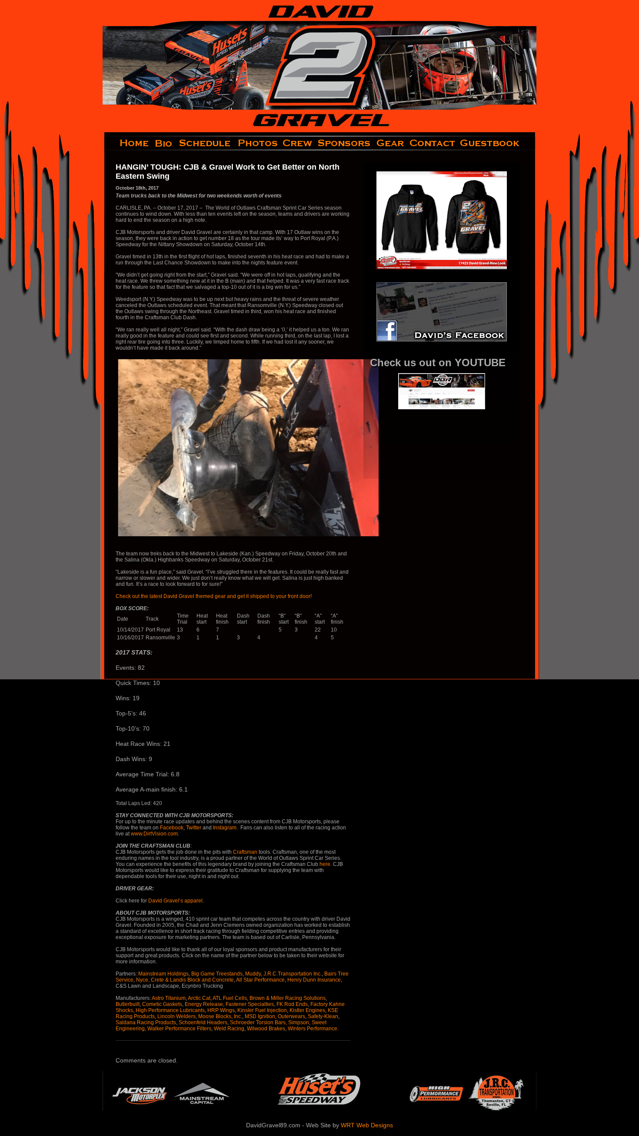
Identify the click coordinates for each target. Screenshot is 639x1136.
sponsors (344, 143)
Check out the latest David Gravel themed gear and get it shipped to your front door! (214, 596)
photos (257, 143)
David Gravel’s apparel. (176, 901)
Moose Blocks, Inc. (220, 1016)
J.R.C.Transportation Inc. (292, 974)
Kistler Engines (307, 1010)
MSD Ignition (260, 1016)
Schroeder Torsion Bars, (258, 1022)
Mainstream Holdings (163, 974)
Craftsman (245, 852)
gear (390, 143)
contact (433, 143)
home (127, 143)
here (325, 864)
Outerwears (291, 1016)
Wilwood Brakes (266, 1029)
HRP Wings (221, 1010)
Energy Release (204, 1004)
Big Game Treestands (217, 974)
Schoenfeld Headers (203, 1022)
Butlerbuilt (128, 1004)
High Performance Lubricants (170, 1010)
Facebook (171, 828)
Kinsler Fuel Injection (262, 1010)
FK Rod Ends (292, 1004)
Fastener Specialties (250, 1004)
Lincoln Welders (176, 1016)
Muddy (253, 974)
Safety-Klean (323, 1016)
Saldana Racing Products (146, 1022)
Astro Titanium (169, 998)
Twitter (193, 828)
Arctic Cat (199, 998)
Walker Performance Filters (179, 1029)
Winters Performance (312, 1029)
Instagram (224, 828)
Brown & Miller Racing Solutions (288, 998)
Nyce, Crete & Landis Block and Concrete (185, 980)
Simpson (298, 1022)
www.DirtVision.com (154, 834)
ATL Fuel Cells (230, 998)
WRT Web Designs (367, 1125)
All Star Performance (260, 980)
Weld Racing (229, 1029)
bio (164, 143)
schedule (205, 143)
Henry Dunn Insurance (314, 980)
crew (298, 143)
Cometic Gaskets (162, 1004)
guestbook (497, 143)
